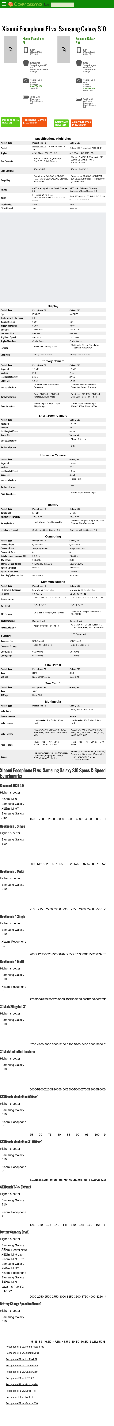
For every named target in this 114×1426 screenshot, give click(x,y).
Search (47, 4)
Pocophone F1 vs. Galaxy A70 (22, 1384)
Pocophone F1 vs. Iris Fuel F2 (21, 1359)
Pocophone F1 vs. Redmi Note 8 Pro (25, 1346)
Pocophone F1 (33, 40)
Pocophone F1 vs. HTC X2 (20, 1378)
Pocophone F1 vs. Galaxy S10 (22, 1403)
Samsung (81, 38)
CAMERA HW (36, 86)
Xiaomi (27, 38)
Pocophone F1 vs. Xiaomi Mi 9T (22, 1353)
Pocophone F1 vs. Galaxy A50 (22, 1372)
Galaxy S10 (74, 148)
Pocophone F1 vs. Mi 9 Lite (20, 1397)
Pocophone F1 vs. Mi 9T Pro (21, 1391)
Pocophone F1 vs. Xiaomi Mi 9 (22, 1365)
